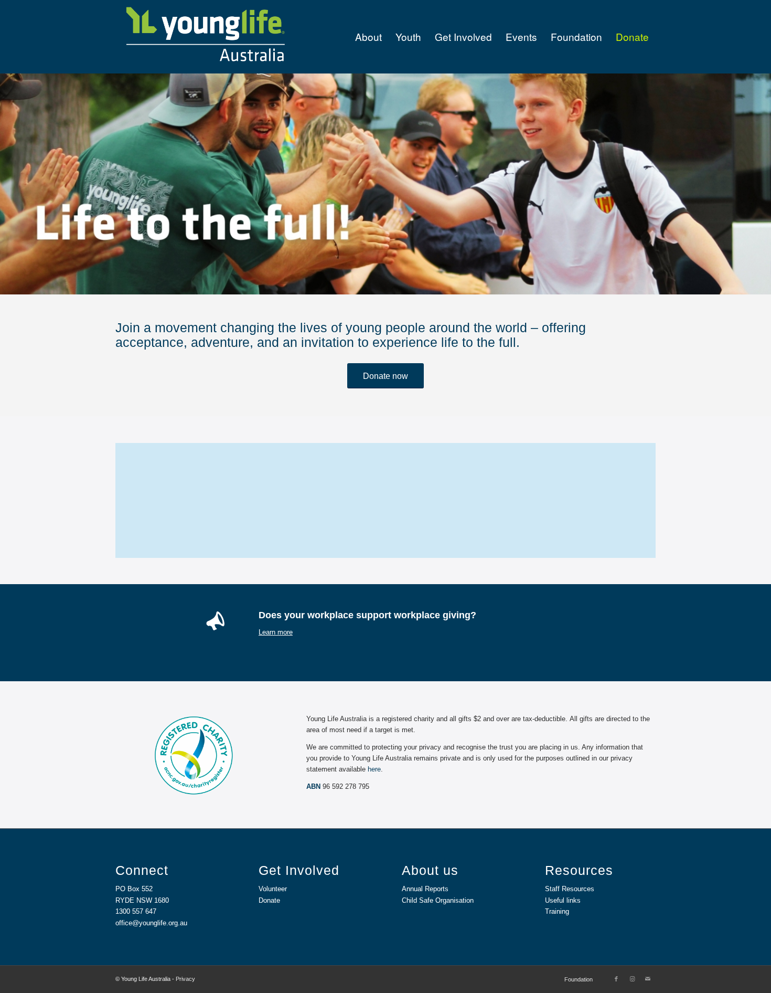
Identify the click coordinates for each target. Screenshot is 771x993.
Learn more (276, 632)
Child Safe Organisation (438, 900)
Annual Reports (425, 889)
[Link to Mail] (648, 979)
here (374, 769)
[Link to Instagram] (632, 979)
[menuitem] (368, 36)
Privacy (185, 979)
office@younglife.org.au (151, 923)
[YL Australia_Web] (204, 36)
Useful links (563, 900)
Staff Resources (569, 889)
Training (557, 911)
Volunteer (273, 889)
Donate (269, 900)
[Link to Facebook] (616, 979)
